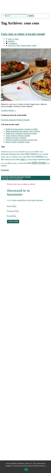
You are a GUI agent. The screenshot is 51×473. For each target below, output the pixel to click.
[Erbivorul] (24, 12)
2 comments (12, 43)
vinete (34, 45)
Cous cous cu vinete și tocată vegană (23, 33)
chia (22, 154)
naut (23, 159)
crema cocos (8, 156)
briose (17, 151)
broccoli (22, 151)
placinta (34, 159)
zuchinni (4, 165)
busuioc (36, 151)
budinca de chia (29, 151)
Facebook (5, 170)
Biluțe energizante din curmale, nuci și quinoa (23, 131)
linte (2, 159)
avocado (3, 151)
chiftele (27, 154)
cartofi (41, 151)
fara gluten (26, 156)
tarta (29, 163)
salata (9, 163)
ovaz (26, 159)
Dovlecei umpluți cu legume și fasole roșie (21, 140)
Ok (26, 469)
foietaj (33, 156)
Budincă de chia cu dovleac (16, 138)
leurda (46, 156)
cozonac (40, 154)
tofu (34, 162)
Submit (31, 16)
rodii (18, 45)
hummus (40, 156)
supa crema (23, 163)
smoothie (13, 163)
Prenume (11, 211)
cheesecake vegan (14, 154)
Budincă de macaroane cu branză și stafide (21, 129)
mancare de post (10, 159)
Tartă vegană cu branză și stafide (18, 135)
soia (18, 163)
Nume (9, 206)
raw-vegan (4, 163)
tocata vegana (26, 45)
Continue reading (8, 110)
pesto (30, 159)
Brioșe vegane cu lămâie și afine (18, 142)
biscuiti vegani (11, 151)
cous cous (11, 45)
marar (18, 159)
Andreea (11, 41)
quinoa (47, 159)
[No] (48, 467)
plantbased (41, 159)
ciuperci (33, 153)
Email (9, 216)
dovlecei (20, 156)
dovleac (15, 156)
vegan (42, 162)
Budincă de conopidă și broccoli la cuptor (21, 133)
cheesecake (4, 154)
